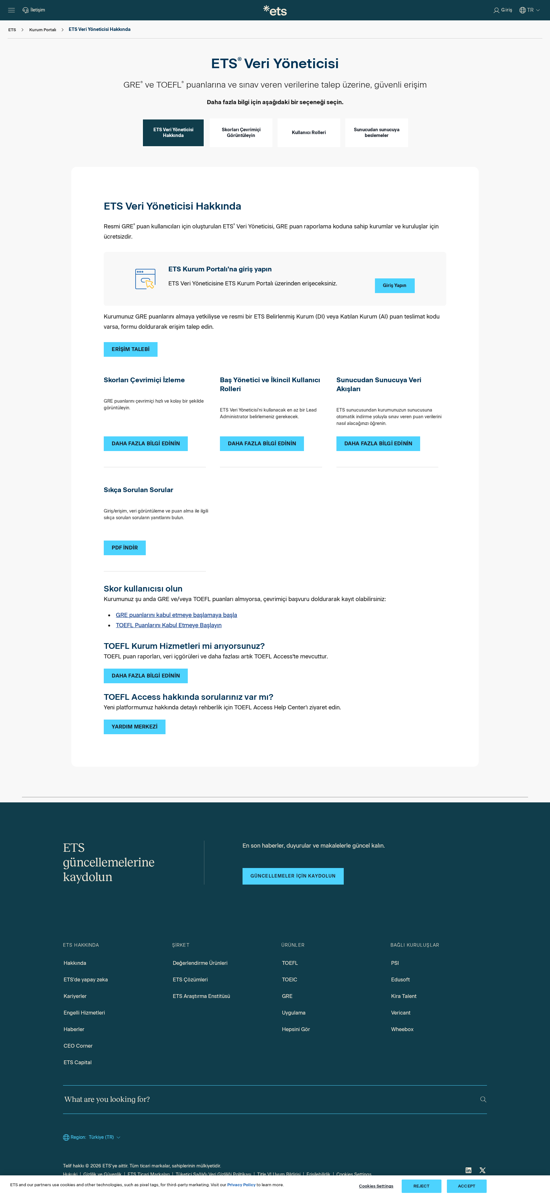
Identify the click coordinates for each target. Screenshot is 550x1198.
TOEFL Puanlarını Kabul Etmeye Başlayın (169, 625)
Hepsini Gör (296, 1029)
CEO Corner (78, 1046)
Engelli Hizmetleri (84, 1013)
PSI (395, 963)
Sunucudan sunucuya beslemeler (376, 132)
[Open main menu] (11, 10)
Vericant (401, 1013)
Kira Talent (404, 996)
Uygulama (294, 1013)
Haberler (74, 1029)
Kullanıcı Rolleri (309, 132)
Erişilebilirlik (318, 1174)
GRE (287, 996)
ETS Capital (78, 1062)
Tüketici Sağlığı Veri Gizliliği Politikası (213, 1174)
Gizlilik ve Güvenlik (102, 1174)
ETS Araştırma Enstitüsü (201, 996)
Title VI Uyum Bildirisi (278, 1174)
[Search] (483, 1099)
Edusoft (400, 980)
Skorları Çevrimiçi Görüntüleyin (241, 132)
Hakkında (75, 963)
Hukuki (70, 1174)
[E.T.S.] (275, 10)
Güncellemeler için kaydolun (293, 876)
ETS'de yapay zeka (86, 980)
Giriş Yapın (395, 285)
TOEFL (290, 963)
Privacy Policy (241, 1184)
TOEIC (289, 980)
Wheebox (402, 1029)
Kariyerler (75, 996)
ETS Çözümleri (190, 980)
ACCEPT (466, 1186)
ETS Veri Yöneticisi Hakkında (173, 132)
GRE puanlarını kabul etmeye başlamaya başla (176, 615)
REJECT (421, 1186)
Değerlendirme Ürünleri (200, 963)
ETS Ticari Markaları (149, 1174)
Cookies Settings (353, 1174)
